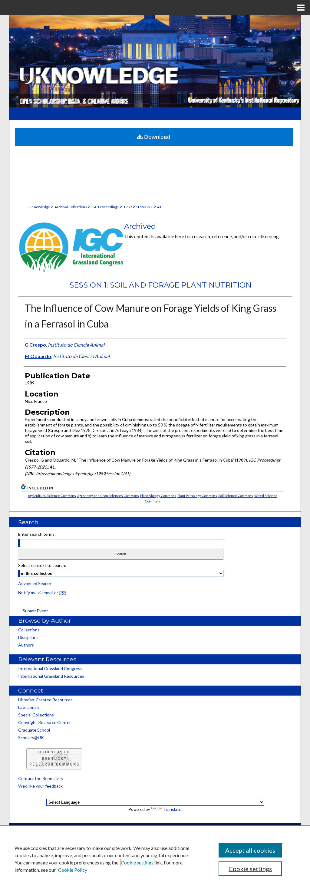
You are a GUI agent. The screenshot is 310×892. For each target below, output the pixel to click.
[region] (155, 858)
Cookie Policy (72, 870)
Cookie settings (137, 862)
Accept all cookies (250, 850)
